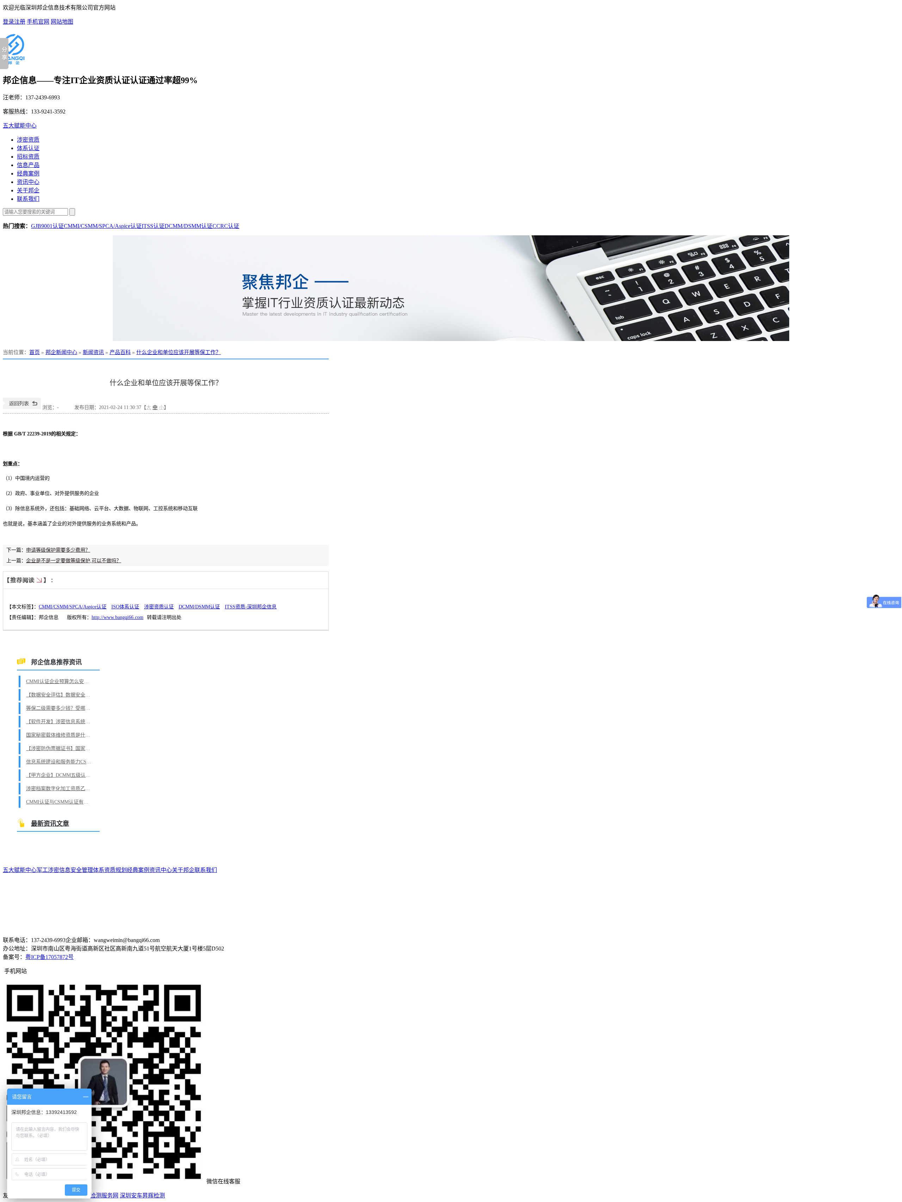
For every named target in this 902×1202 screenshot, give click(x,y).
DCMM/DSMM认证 (188, 226)
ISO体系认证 (125, 606)
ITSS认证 (153, 226)
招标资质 (28, 157)
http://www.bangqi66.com (117, 617)
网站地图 (62, 22)
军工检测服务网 (98, 1195)
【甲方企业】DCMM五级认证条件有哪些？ (59, 775)
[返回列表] (22, 407)
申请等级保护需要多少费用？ (58, 550)
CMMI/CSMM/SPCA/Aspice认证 (103, 226)
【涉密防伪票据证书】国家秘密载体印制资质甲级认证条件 (59, 748)
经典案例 (28, 173)
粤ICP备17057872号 (49, 957)
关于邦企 (28, 190)
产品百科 (120, 352)
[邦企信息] (14, 61)
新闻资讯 (93, 352)
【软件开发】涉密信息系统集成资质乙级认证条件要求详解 (59, 721)
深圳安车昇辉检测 (142, 1195)
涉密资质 (28, 140)
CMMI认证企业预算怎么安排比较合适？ (59, 681)
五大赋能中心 (20, 126)
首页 (34, 352)
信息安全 (70, 870)
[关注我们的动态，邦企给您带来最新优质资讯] (451, 288)
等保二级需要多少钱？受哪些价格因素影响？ (59, 708)
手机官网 (38, 22)
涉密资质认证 (159, 606)
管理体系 (93, 870)
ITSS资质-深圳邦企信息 (251, 606)
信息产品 (28, 165)
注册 (19, 22)
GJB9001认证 (47, 226)
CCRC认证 (225, 226)
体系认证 (28, 148)
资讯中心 (28, 182)
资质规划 (115, 870)
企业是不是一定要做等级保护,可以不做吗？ (73, 560)
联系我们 (28, 199)
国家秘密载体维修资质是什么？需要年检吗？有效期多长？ (59, 735)
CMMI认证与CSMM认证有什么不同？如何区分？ (59, 802)
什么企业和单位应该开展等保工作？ (178, 352)
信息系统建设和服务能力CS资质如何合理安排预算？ (59, 761)
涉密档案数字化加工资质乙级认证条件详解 (59, 788)
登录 (8, 22)
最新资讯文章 (50, 823)
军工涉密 (48, 870)
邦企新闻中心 (61, 352)
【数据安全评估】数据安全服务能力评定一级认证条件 (59, 695)
